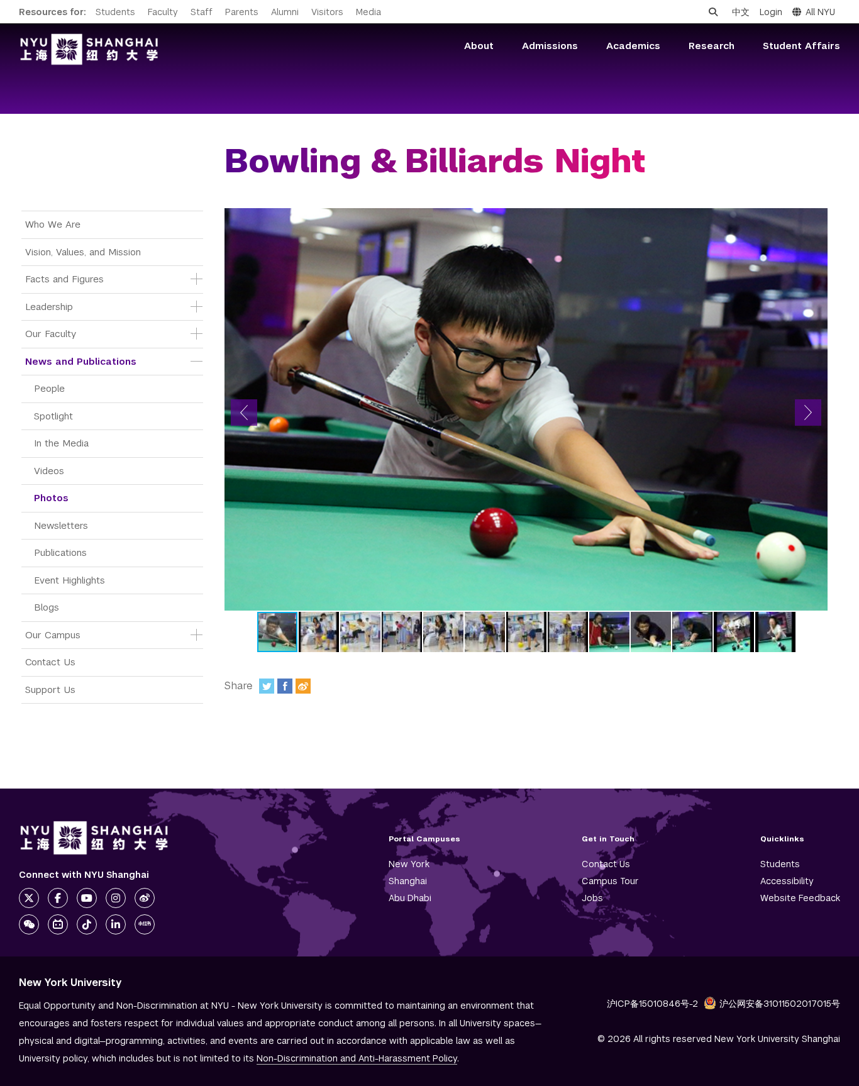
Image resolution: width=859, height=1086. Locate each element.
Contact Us (50, 662)
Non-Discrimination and (357, 1058)
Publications (60, 552)
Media (368, 12)
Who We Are (52, 224)
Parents (241, 12)
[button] (244, 412)
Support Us (50, 689)
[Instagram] (116, 898)
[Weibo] (303, 686)
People (49, 388)
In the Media (61, 443)
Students (115, 12)
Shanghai (408, 881)
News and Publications (80, 361)
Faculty (163, 12)
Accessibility (787, 881)
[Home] (89, 49)
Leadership (49, 307)
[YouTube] (87, 898)
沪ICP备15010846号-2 (652, 1003)
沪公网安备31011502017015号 (779, 1003)
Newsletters (61, 525)
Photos (51, 498)
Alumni (285, 12)
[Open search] (713, 12)
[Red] (145, 924)
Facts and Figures (64, 279)
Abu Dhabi (410, 898)
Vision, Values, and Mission (83, 252)
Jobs (592, 898)
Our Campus (52, 635)
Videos (49, 471)
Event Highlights (69, 580)
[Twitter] (266, 686)
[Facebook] (284, 686)
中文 (741, 12)
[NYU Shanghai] (94, 838)
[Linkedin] (116, 924)
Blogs (46, 607)
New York (409, 864)
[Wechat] (29, 924)
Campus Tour (610, 881)
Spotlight (53, 416)
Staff (202, 12)
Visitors (327, 12)
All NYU (820, 12)
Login (771, 12)
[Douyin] (87, 924)
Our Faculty (50, 334)
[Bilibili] (58, 924)
